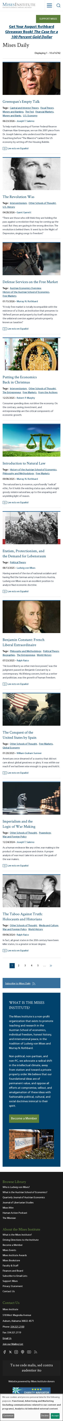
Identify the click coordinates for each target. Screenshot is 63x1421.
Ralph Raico (23, 660)
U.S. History (9, 207)
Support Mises (48, 19)
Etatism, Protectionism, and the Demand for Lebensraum (24, 553)
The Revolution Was (18, 197)
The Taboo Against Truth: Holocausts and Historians (23, 916)
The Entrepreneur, (12, 392)
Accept (55, 1416)
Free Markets (9, 296)
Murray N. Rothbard (27, 301)
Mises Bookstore (11, 1260)
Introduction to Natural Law (24, 463)
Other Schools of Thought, (42, 203)
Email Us (7, 1338)
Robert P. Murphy (26, 398)
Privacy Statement (13, 1286)
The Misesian (9, 1218)
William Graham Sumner (29, 753)
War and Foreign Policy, (15, 929)
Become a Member (24, 1118)
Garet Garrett (24, 212)
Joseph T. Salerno (25, 121)
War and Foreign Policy (15, 837)
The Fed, (29, 112)
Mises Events (9, 1250)
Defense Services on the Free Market (30, 282)
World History (44, 655)
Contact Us (9, 1291)
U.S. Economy (30, 116)
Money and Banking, (13, 112)
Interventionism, (18, 203)
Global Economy (11, 748)
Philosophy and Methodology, (18, 473)
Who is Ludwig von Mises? (16, 1187)
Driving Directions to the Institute (21, 1240)
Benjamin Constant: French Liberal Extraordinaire (23, 642)
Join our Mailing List (13, 1344)
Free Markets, (30, 392)
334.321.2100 (17, 1327)
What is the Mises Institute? (17, 1235)
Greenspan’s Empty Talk (21, 102)
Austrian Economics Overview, (26, 288)
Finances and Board (13, 1271)
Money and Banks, (12, 116)
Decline (45, 1416)
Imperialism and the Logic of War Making (19, 824)
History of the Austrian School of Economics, (26, 292)
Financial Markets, (44, 112)
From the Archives (48, 392)
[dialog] (31, 1407)
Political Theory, (51, 651)
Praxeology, (45, 833)
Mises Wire (8, 1208)
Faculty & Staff (10, 1266)
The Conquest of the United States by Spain (20, 735)
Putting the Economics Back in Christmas (20, 380)
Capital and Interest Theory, (24, 108)
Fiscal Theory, (47, 108)
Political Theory (18, 562)
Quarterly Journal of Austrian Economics (24, 1197)
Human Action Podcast (15, 1213)
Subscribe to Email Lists (15, 1276)
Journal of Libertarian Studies (18, 1202)
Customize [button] (8, 1416)
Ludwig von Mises (26, 568)
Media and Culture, (49, 925)
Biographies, (9, 655)
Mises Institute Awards (15, 1255)
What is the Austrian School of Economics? (25, 1192)
